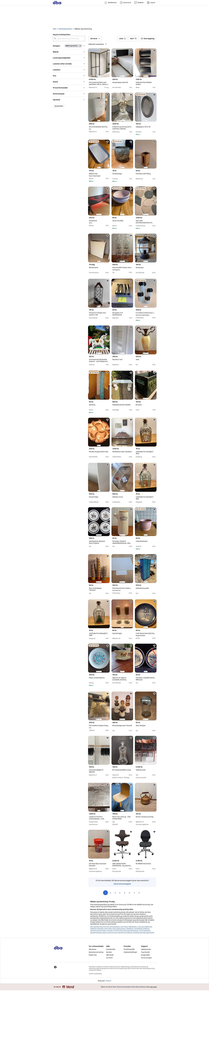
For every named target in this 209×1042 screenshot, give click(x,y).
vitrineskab (138, 928)
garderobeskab (132, 930)
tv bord (115, 930)
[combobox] (69, 38)
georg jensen (121, 928)
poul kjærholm (147, 926)
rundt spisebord (144, 930)
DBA (54, 29)
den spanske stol (96, 926)
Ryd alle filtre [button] (59, 106)
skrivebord (94, 930)
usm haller (124, 926)
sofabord (146, 928)
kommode (102, 930)
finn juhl (106, 926)
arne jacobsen (115, 926)
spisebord (129, 928)
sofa (113, 928)
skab (104, 932)
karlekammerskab (139, 932)
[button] (69, 46)
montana (109, 932)
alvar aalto (108, 928)
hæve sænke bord (120, 932)
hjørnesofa (150, 932)
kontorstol (122, 930)
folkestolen (132, 926)
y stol (139, 926)
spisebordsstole (96, 932)
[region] (99, 62)
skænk (129, 932)
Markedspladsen (65, 29)
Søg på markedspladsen (61, 35)
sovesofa (109, 930)
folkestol (93, 928)
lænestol (100, 928)
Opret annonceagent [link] (122, 883)
